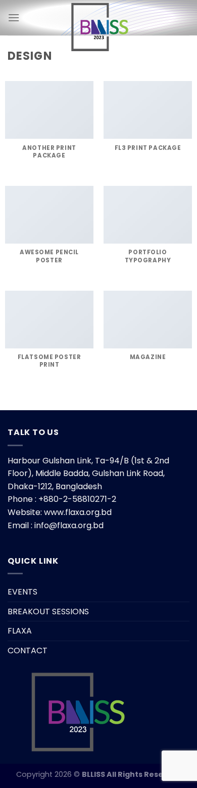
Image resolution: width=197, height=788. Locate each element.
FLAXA (20, 631)
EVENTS (22, 592)
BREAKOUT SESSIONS (48, 611)
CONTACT (27, 650)
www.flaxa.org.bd (78, 512)
